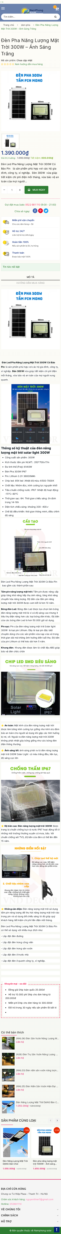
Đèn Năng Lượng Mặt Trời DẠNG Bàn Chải (38, 1102)
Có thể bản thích (12, 1032)
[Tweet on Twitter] (46, 212)
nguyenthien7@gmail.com (39, 1199)
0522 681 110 (32, 204)
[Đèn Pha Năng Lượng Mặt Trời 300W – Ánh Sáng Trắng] (30, 101)
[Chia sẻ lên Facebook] (35, 212)
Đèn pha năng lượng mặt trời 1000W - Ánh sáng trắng (45, 1164)
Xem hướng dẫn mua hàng (29, 64)
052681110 (16, 1204)
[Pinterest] (40, 212)
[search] (54, 17)
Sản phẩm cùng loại (18, 1120)
